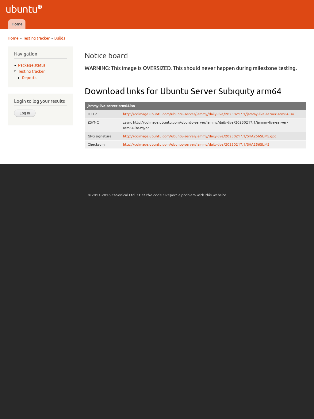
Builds (59, 38)
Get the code (150, 195)
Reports (29, 77)
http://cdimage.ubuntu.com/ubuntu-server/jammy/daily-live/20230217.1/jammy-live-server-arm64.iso (208, 114)
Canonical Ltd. (124, 195)
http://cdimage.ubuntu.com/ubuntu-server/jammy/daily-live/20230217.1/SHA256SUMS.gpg (200, 136)
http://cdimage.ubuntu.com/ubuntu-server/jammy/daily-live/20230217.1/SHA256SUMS (196, 144)
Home (17, 24)
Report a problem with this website (196, 195)
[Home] (25, 9)
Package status (31, 65)
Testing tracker (36, 38)
